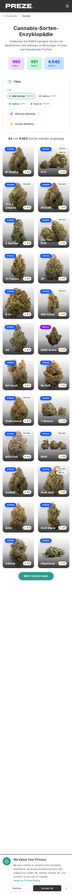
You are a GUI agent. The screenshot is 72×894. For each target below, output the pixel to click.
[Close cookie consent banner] (66, 888)
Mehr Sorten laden (36, 576)
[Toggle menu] (67, 6)
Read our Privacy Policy (26, 880)
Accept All (47, 888)
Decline (17, 888)
